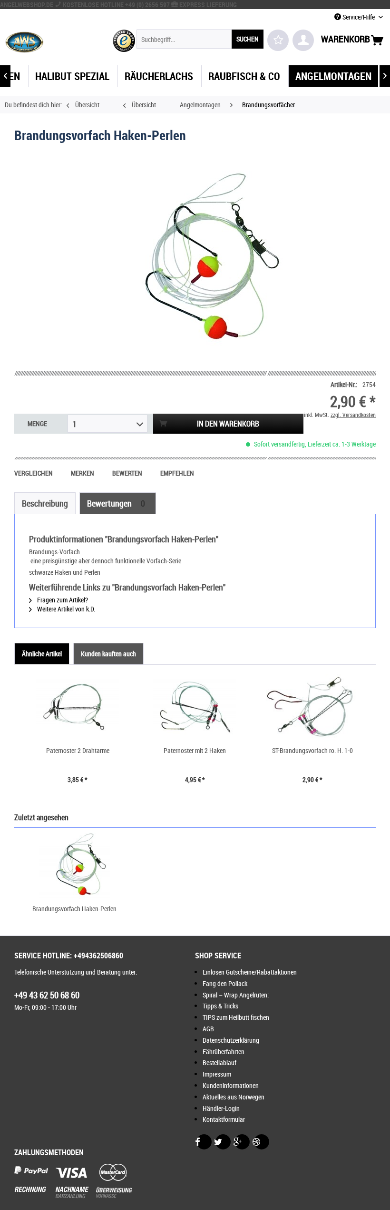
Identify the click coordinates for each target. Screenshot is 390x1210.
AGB (208, 1028)
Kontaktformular (224, 1119)
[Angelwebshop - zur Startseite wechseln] (24, 41)
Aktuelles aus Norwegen (233, 1096)
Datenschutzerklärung (231, 1040)
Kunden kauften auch (108, 653)
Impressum (217, 1073)
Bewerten (128, 473)
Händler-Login (221, 1108)
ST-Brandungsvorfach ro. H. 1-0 (312, 750)
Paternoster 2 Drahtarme (77, 750)
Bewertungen (116, 503)
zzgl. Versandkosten (353, 414)
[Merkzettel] (278, 40)
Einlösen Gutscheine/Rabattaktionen (250, 971)
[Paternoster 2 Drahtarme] (78, 707)
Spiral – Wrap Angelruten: (236, 994)
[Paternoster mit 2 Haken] (195, 707)
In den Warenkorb (228, 423)
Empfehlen (177, 473)
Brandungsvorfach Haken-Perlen (74, 908)
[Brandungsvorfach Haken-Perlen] (74, 866)
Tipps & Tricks (220, 1005)
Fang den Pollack (225, 983)
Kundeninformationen (231, 1085)
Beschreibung (45, 503)
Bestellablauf (219, 1062)
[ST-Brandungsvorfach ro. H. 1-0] (312, 707)
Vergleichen (34, 473)
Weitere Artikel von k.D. (65, 608)
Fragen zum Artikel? (62, 599)
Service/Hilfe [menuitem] (358, 16)
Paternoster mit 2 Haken (195, 750)
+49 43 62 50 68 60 (46, 995)
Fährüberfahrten (223, 1051)
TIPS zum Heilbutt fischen (236, 1017)
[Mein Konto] (303, 40)
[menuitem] (199, 39)
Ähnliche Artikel (42, 653)
